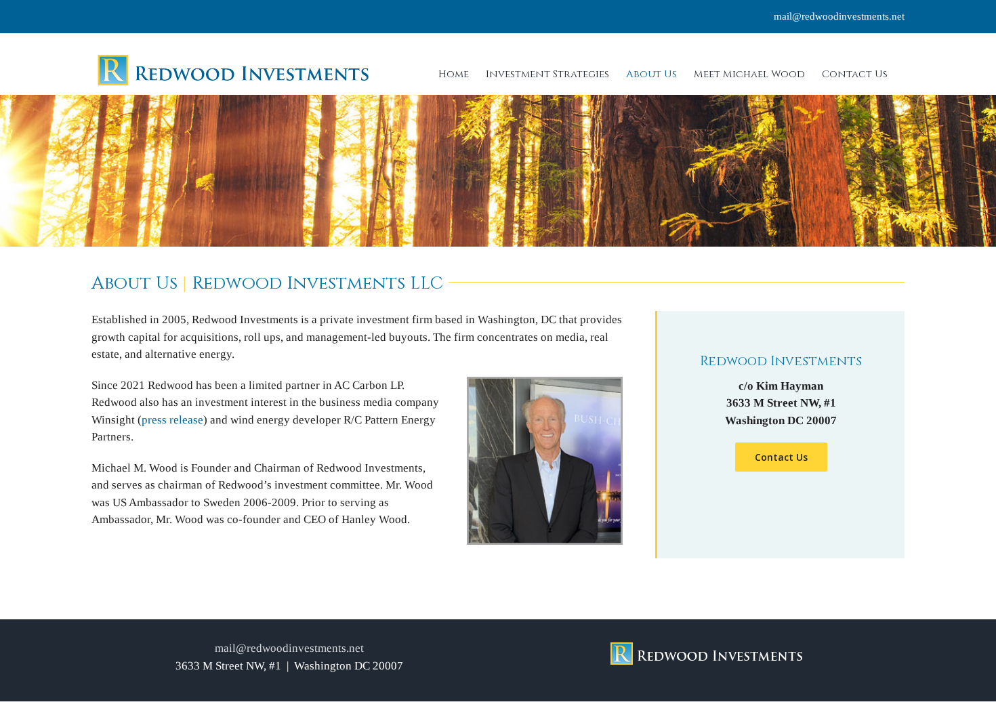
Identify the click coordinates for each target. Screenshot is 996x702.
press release (172, 419)
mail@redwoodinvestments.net (839, 16)
